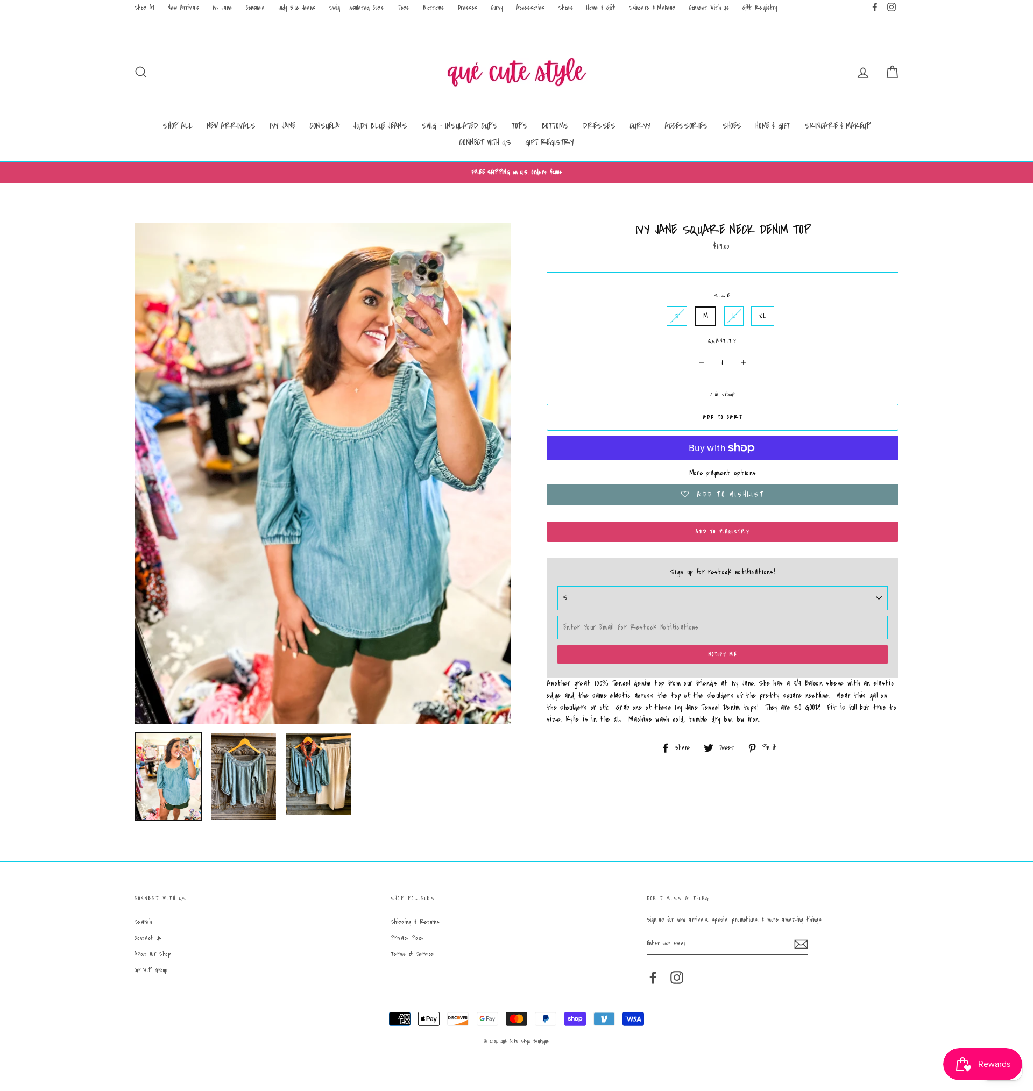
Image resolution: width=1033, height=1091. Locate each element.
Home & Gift (600, 7)
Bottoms (433, 7)
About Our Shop (153, 954)
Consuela (255, 7)
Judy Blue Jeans (297, 7)
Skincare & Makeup (652, 7)
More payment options (722, 473)
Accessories (530, 7)
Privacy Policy (407, 938)
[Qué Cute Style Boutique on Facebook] (653, 977)
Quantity (722, 341)
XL (762, 316)
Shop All (144, 7)
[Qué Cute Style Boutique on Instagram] (676, 977)
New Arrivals (183, 7)
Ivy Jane (222, 7)
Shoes (565, 7)
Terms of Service (412, 954)
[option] (516, 172)
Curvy (497, 7)
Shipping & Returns (415, 921)
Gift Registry (759, 7)
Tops (403, 7)
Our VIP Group (151, 970)
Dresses (467, 7)
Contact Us (148, 938)
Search (143, 921)
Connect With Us (709, 7)
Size (722, 295)
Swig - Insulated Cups (356, 7)
